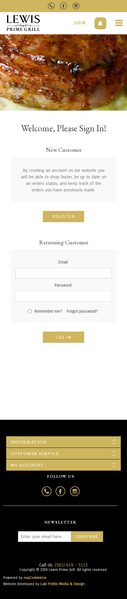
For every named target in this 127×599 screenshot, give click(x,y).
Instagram (76, 6)
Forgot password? (82, 311)
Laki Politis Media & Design (62, 584)
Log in (79, 22)
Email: (63, 262)
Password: (63, 285)
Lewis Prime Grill (23, 23)
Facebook (64, 6)
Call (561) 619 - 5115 (51, 6)
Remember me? (48, 311)
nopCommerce (35, 578)
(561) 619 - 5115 (71, 565)
